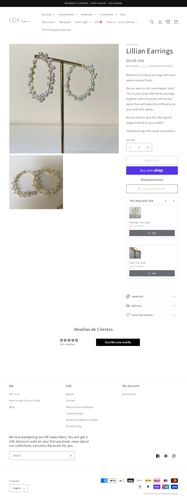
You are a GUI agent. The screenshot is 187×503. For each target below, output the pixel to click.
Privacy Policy (74, 426)
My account (129, 394)
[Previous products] (166, 200)
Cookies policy (74, 413)
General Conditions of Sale (82, 419)
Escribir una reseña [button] (118, 342)
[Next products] (174, 200)
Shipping (144, 65)
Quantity (130, 140)
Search (70, 394)
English (17, 488)
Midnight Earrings (139, 222)
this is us (14, 394)
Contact (70, 400)
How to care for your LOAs (24, 400)
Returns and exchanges (80, 407)
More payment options (152, 179)
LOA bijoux (156, 493)
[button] (48, 14)
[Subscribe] (71, 455)
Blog (11, 407)
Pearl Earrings (137, 262)
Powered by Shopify (169, 493)
